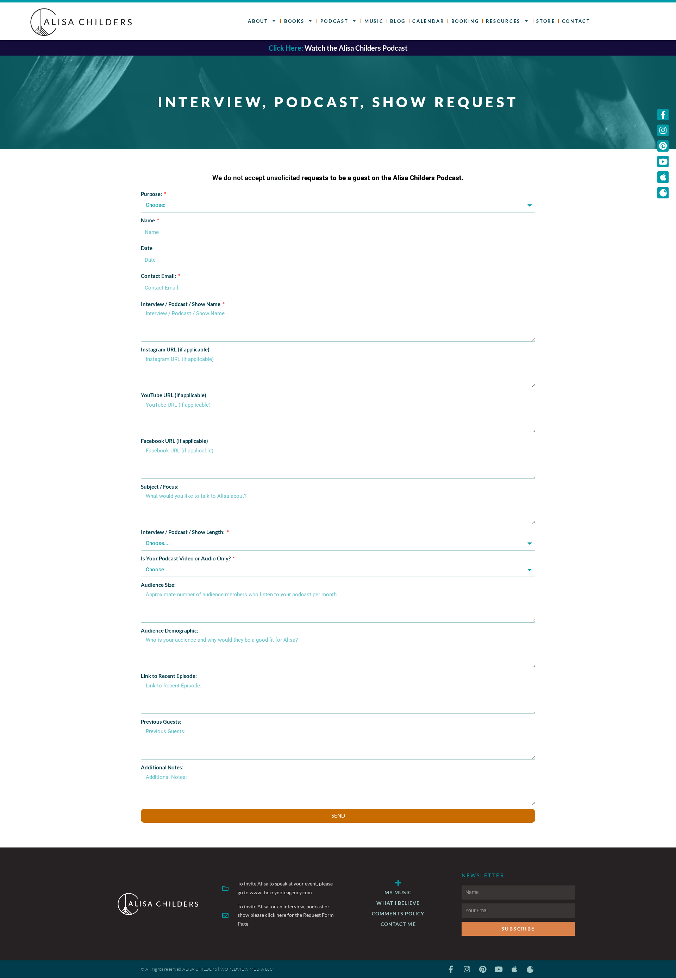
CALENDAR (428, 21)
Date (146, 248)
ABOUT (258, 21)
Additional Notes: (162, 767)
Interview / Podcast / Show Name (181, 304)
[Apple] (663, 177)
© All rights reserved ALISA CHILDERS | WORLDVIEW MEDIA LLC (207, 969)
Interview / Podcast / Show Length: (183, 532)
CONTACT (576, 21)
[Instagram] (663, 130)
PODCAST (334, 21)
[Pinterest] (663, 146)
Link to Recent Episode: (169, 676)
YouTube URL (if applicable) (173, 395)
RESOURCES (503, 21)
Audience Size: (158, 585)
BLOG (398, 21)
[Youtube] (663, 161)
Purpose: (152, 194)
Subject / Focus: (160, 486)
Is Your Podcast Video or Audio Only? (186, 558)
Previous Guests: (161, 721)
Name (148, 220)
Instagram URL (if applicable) (175, 349)
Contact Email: (159, 276)
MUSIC (374, 21)
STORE (545, 21)
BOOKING (465, 21)
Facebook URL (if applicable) (174, 441)
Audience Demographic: (169, 630)
